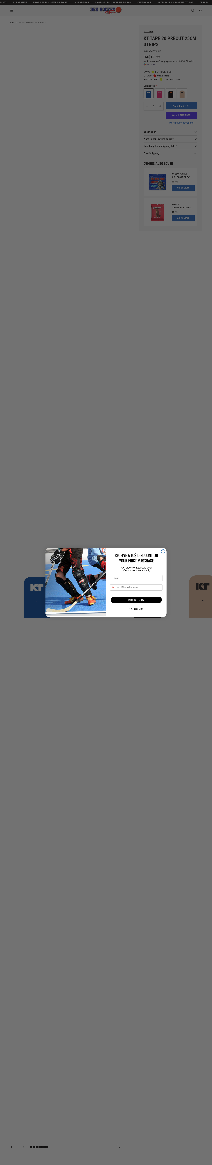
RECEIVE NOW (136, 600)
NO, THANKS (136, 609)
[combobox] (115, 587)
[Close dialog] (163, 551)
